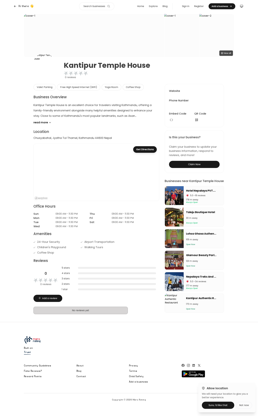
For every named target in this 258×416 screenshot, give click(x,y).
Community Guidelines (37, 365)
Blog (165, 6)
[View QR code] (196, 120)
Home (140, 6)
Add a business (138, 381)
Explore (153, 6)
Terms (133, 371)
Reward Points (33, 376)
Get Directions (145, 149)
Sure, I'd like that (218, 405)
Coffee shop (133, 87)
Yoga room (111, 87)
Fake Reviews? (33, 371)
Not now (244, 405)
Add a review (49, 298)
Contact (81, 376)
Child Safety (136, 376)
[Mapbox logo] (41, 198)
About (80, 365)
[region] (96, 172)
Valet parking (44, 87)
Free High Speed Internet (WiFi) (78, 87)
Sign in (185, 6)
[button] (23, 6)
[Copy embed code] (171, 120)
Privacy (133, 365)
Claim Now (194, 164)
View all (227, 53)
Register (199, 6)
